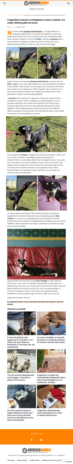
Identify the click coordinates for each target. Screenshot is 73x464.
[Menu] (4, 3)
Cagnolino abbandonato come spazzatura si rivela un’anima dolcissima (49, 412)
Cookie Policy (35, 460)
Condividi (68, 462)
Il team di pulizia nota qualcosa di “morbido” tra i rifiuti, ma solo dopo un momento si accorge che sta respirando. (21, 342)
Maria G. (11, 27)
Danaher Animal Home (33, 31)
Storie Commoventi (17, 15)
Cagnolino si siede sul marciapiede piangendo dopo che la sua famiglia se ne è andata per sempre (51, 378)
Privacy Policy (22, 460)
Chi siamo (11, 460)
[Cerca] (68, 3)
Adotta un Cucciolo (36, 9)
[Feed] (41, 440)
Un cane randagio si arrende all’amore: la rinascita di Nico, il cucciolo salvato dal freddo (51, 339)
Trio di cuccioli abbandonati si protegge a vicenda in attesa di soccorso (20, 377)
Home (8, 15)
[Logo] (36, 3)
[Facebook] (31, 440)
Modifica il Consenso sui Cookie (53, 460)
